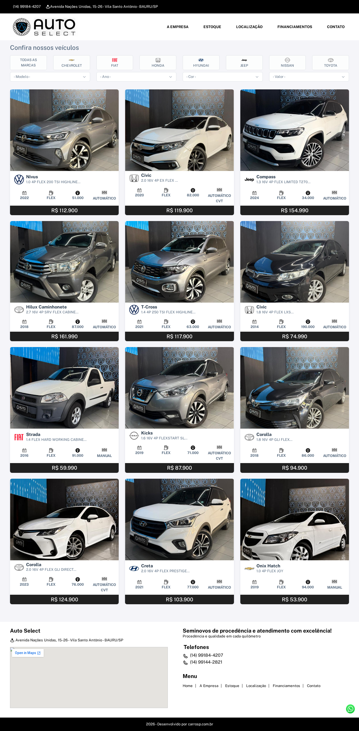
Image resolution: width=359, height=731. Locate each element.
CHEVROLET (72, 65)
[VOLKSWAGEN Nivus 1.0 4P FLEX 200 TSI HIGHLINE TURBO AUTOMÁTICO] (64, 130)
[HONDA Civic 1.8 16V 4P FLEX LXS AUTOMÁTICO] (294, 262)
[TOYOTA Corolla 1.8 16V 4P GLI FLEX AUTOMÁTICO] (294, 388)
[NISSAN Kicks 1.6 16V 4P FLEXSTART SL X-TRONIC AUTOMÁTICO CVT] (179, 388)
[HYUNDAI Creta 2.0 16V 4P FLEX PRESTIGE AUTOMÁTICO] (179, 519)
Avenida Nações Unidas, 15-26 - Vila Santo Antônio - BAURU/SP (104, 6)
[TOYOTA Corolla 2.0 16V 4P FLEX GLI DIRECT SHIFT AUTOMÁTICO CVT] (64, 519)
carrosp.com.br (200, 724)
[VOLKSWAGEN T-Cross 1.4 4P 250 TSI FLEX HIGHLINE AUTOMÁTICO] (179, 262)
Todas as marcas (28, 62)
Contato (335, 27)
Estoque (212, 27)
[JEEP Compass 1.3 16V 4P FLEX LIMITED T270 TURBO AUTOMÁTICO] (294, 130)
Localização (249, 27)
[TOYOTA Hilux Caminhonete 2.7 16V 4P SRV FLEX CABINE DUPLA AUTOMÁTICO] (64, 262)
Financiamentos (294, 27)
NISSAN (287, 65)
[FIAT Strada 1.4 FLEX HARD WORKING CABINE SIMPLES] (64, 388)
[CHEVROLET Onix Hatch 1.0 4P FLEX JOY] (294, 519)
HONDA (158, 65)
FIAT (114, 65)
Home (188, 686)
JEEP (244, 65)
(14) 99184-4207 (26, 6)
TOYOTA (330, 65)
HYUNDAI (201, 65)
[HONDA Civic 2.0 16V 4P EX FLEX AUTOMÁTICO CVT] (179, 130)
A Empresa (177, 27)
